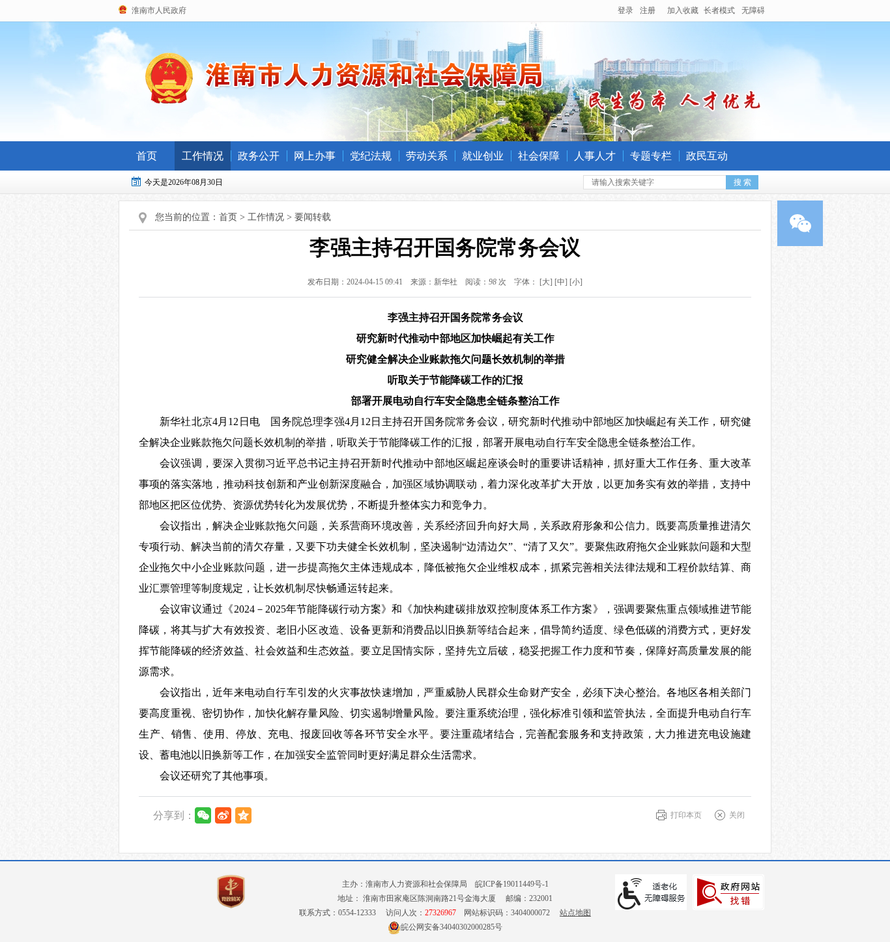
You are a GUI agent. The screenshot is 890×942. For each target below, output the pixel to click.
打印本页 (686, 815)
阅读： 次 (482, 281)
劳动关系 (427, 155)
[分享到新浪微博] (223, 815)
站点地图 (575, 912)
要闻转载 (312, 217)
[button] (719, 10)
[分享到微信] (203, 815)
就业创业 (483, 155)
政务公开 (259, 155)
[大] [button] (546, 281)
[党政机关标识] (231, 891)
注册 (647, 10)
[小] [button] (575, 281)
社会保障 (539, 155)
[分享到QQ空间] (243, 815)
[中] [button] (560, 281)
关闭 (737, 815)
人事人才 (595, 155)
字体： (545, 281)
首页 (146, 155)
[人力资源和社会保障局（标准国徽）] (345, 77)
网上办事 (315, 155)
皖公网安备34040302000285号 (451, 927)
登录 (625, 10)
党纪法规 (371, 155)
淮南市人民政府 (159, 10)
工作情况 (202, 155)
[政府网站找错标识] (728, 892)
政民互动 (707, 155)
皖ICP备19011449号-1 (512, 884)
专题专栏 (651, 155)
